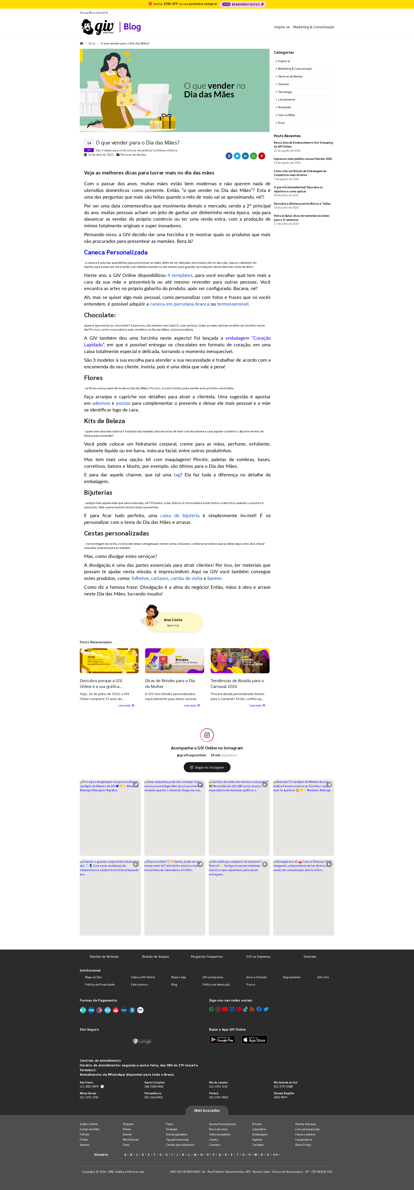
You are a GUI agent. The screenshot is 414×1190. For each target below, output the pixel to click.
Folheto (84, 1134)
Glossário (101, 1154)
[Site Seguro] (142, 1040)
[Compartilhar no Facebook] (229, 155)
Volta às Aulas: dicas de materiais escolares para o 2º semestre (301, 217)
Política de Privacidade (99, 984)
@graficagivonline (191, 755)
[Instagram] (218, 1009)
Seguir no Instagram (209, 767)
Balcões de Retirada (104, 956)
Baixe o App (178, 977)
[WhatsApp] (211, 1009)
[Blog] (252, 1009)
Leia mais (125, 705)
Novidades (284, 107)
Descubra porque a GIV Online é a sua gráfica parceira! (101, 686)
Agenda (257, 1139)
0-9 (275, 1154)
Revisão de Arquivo (155, 956)
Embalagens (260, 1134)
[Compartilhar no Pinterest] (261, 155)
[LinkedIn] (232, 1009)
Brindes (257, 1124)
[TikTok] (245, 1009)
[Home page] (81, 43)
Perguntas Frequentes (207, 956)
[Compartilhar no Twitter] (237, 155)
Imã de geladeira (176, 1134)
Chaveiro (214, 1144)
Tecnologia (285, 92)
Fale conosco (139, 984)
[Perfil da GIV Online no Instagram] (207, 735)
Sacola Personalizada (222, 1124)
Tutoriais (283, 84)
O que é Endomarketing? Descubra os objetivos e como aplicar (298, 189)
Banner (127, 1134)
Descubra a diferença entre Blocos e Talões (302, 203)
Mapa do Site (93, 977)
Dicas (281, 122)
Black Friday (303, 1144)
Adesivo (84, 1144)
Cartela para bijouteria (180, 1144)
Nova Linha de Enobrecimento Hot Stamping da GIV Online (303, 144)
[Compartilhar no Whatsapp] (253, 155)
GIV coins (323, 977)
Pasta (169, 1124)
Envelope (171, 1129)
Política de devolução (216, 984)
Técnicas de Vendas (290, 76)
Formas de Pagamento (98, 1000)
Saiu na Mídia (286, 115)
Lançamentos (286, 99)
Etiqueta (128, 1124)
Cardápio (258, 1144)
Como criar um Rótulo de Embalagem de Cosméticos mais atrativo (300, 173)
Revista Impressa (305, 1124)
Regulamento (292, 977)
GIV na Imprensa (258, 956)
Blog (132, 25)
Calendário (259, 1129)
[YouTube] (225, 1009)
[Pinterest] (238, 1009)
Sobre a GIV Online (143, 977)
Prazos (250, 984)
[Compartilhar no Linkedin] (245, 155)
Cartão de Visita (90, 1129)
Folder (84, 1139)
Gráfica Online (89, 1124)
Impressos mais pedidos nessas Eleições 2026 (303, 158)
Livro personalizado (307, 1129)
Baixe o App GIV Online (227, 1029)
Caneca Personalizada (116, 252)
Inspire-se (282, 26)
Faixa (126, 1144)
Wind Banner (131, 1139)
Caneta (213, 1139)
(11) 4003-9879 (89, 1086)
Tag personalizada (177, 1139)
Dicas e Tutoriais (256, 977)
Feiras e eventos (305, 1134)
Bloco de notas (218, 1129)
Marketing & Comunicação (313, 26)
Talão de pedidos (219, 1134)
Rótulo (127, 1129)
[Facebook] (259, 1009)
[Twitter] (266, 1009)
